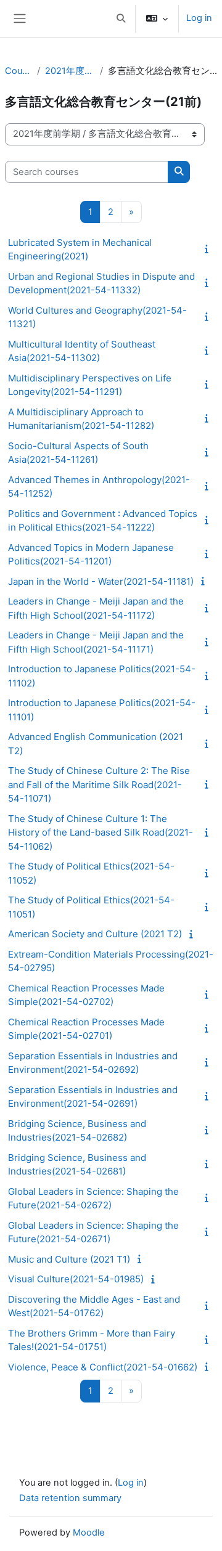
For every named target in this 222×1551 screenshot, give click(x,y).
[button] (121, 18)
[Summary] (209, 248)
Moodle (89, 1532)
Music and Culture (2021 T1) (69, 1259)
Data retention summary (70, 1498)
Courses (18, 70)
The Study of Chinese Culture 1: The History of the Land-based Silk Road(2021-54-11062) (100, 832)
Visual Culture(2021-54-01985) (76, 1279)
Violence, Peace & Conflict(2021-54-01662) (102, 1367)
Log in (199, 17)
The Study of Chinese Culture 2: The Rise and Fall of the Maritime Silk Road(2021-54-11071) (99, 784)
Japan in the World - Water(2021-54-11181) (101, 581)
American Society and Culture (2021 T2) (95, 934)
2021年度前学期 (69, 70)
